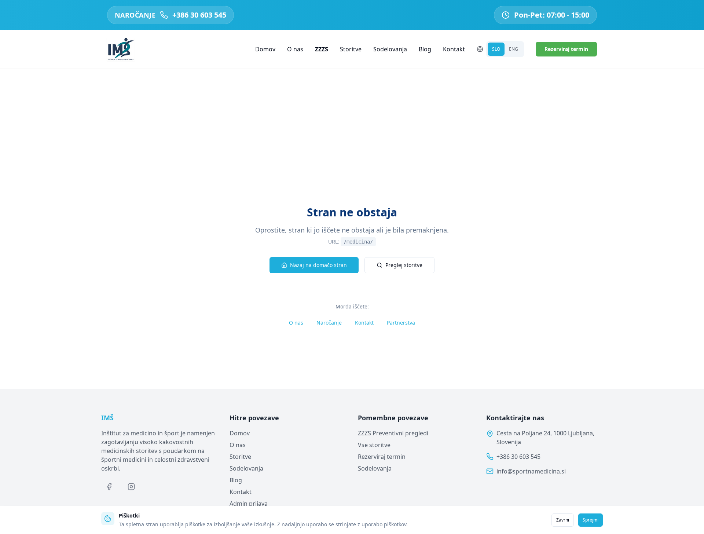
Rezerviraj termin (566, 48)
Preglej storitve (403, 264)
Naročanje (329, 322)
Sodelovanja (390, 49)
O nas (295, 49)
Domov (265, 49)
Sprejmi (590, 520)
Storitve (351, 49)
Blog (425, 49)
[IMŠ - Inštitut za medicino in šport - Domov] (121, 49)
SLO (496, 49)
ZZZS (321, 49)
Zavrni (562, 520)
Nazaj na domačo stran (318, 264)
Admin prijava (249, 504)
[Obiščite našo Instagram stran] (131, 487)
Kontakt (454, 49)
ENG (513, 49)
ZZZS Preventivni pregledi (393, 433)
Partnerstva (401, 322)
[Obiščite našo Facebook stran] (109, 487)
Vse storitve (374, 445)
